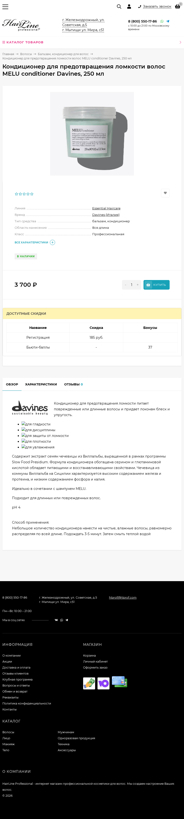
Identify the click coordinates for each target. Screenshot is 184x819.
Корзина (89, 655)
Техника (63, 744)
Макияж (8, 744)
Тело (5, 750)
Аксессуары (67, 750)
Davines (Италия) (106, 215)
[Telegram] (168, 21)
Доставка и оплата (16, 667)
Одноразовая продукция (76, 738)
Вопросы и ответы (16, 685)
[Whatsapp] (162, 21)
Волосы (26, 54)
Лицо (6, 738)
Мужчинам (66, 732)
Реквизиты (10, 697)
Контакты (9, 709)
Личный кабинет (95, 661)
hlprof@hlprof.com (123, 597)
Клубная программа (17, 679)
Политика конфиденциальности (26, 703)
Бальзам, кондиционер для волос (63, 54)
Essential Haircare (106, 208)
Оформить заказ (95, 667)
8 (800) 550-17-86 (142, 21)
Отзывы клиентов (15, 673)
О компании (11, 655)
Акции (7, 661)
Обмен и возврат (15, 691)
